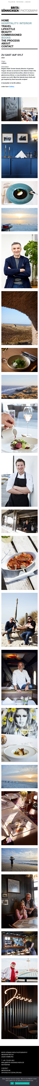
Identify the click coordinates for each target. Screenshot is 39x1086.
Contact (4, 1068)
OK (12, 1083)
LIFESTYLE (8, 29)
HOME (5, 20)
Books (6, 37)
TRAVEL (6, 26)
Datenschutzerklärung (11, 1073)
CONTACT (7, 46)
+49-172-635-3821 (9, 1060)
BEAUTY (6, 32)
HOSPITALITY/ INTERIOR (16, 23)
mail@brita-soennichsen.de (12, 1062)
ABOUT (5, 43)
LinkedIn (27, 2)
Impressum (5, 1070)
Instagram (19, 2)
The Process (10, 40)
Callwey (11, 86)
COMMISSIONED (11, 35)
